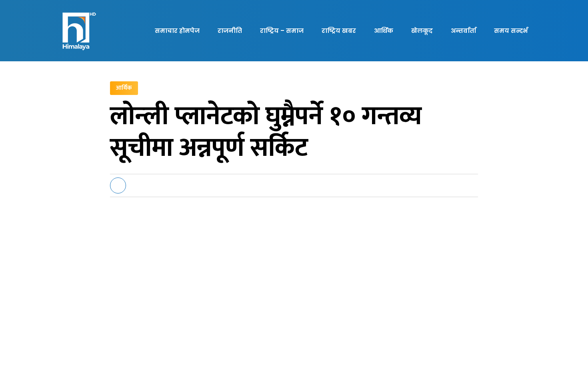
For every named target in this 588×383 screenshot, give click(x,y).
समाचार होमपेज (177, 30)
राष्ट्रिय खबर (339, 30)
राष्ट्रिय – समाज (282, 30)
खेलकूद (422, 30)
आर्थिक (383, 30)
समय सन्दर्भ (511, 30)
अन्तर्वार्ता (463, 30)
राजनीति (230, 30)
